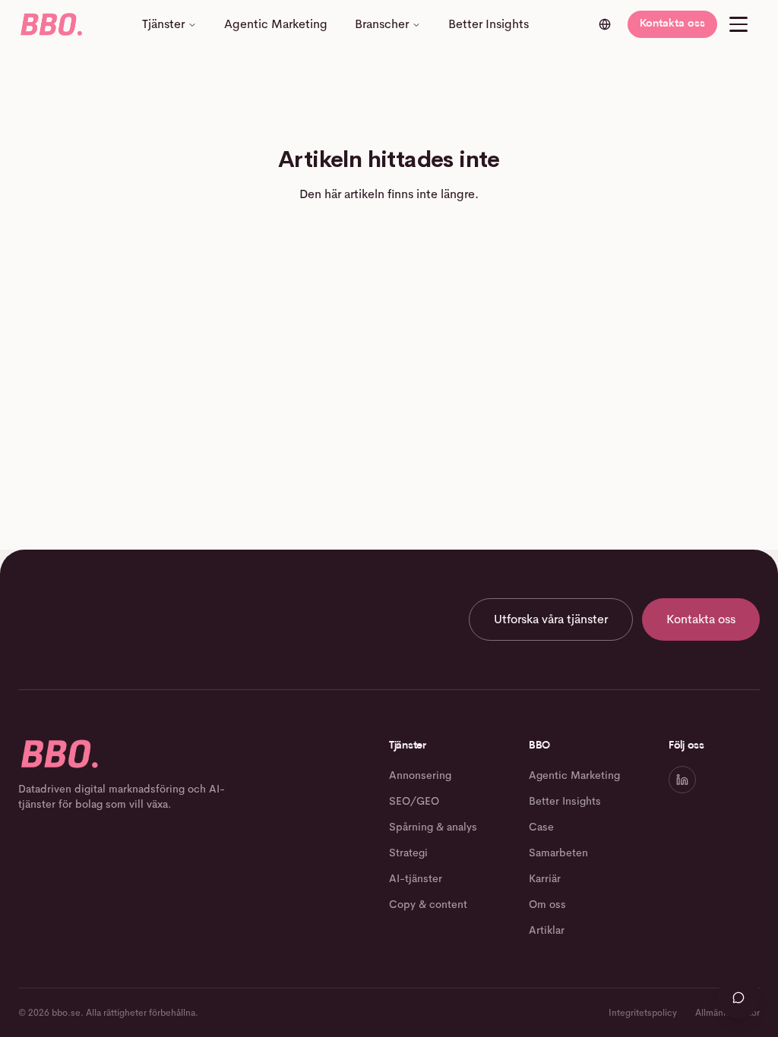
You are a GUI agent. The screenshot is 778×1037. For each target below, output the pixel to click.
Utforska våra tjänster (551, 619)
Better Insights (488, 24)
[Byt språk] (604, 24)
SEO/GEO (414, 801)
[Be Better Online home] (50, 24)
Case (541, 827)
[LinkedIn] (682, 779)
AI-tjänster (415, 878)
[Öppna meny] (738, 24)
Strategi (408, 852)
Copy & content (428, 904)
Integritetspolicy (643, 1013)
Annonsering (420, 775)
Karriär (545, 878)
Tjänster (163, 24)
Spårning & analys (433, 827)
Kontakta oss (672, 24)
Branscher (382, 24)
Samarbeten (558, 852)
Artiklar (547, 930)
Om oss (547, 904)
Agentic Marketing (275, 24)
